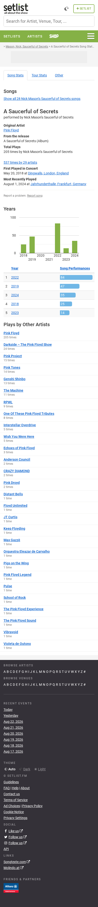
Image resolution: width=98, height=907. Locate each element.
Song (15, 75)
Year (14, 268)
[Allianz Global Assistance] (11, 888)
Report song (35, 195)
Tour (39, 75)
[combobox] (49, 21)
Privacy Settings (15, 818)
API (6, 849)
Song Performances (75, 268)
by (20, 162)
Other (59, 75)
